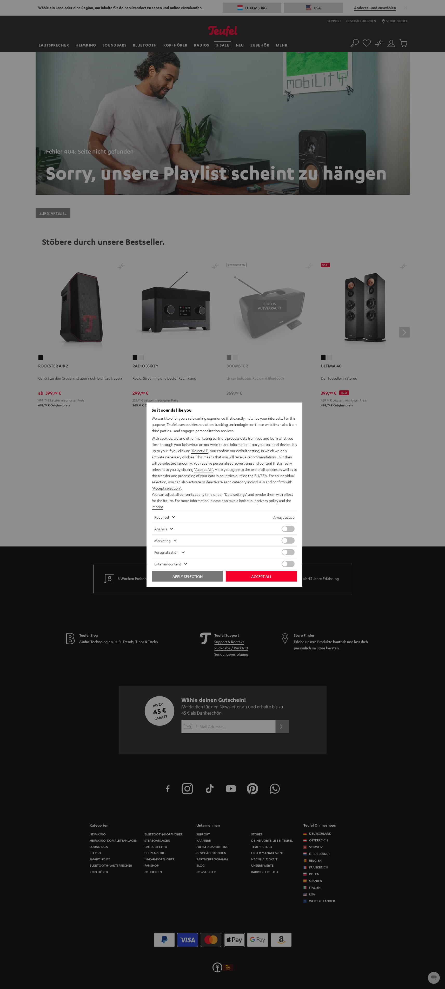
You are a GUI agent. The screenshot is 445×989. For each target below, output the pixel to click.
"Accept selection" (166, 488)
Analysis (160, 528)
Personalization (166, 552)
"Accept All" (203, 469)
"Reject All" (199, 450)
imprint (157, 506)
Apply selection (187, 576)
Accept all (261, 576)
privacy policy (267, 500)
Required (161, 517)
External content (167, 564)
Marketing (162, 540)
